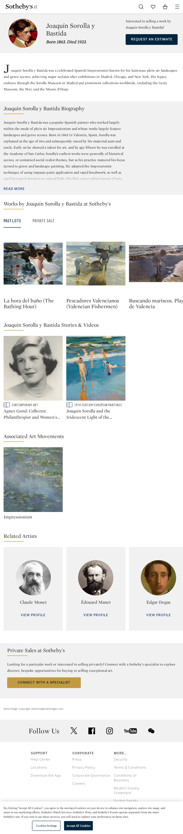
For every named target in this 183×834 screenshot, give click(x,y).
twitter (74, 730)
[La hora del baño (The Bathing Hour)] (33, 263)
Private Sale (44, 220)
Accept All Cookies (78, 826)
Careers (78, 784)
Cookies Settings (46, 826)
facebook (91, 731)
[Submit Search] (141, 6)
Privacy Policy (83, 768)
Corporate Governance (91, 776)
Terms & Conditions (130, 768)
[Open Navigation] (177, 6)
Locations (39, 768)
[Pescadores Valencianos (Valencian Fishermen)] (95, 263)
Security (120, 759)
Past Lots (12, 220)
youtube (130, 731)
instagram (109, 731)
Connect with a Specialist (44, 682)
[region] (91, 817)
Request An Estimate (152, 39)
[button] (91, 109)
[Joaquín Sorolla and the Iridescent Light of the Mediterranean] (95, 369)
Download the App (46, 776)
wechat (151, 731)
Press (77, 759)
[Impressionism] (33, 480)
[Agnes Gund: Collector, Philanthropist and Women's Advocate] (33, 369)
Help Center (40, 759)
